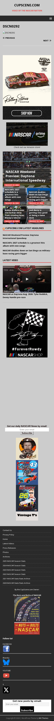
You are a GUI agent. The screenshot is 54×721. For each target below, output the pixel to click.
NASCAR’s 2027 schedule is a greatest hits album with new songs (13, 194)
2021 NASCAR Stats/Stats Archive (16, 578)
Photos (6, 552)
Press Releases (9, 548)
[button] (50, 18)
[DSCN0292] (9, 32)
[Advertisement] (27, 395)
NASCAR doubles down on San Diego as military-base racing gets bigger (38, 196)
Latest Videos (8, 543)
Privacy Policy (8, 534)
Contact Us (7, 530)
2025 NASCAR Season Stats (14, 561)
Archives (6, 556)
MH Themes (43, 718)
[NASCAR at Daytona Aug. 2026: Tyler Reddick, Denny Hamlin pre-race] (27, 279)
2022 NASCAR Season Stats (14, 574)
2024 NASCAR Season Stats (14, 565)
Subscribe (27, 433)
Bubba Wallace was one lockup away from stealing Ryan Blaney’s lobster (14, 214)
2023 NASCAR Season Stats (14, 570)
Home (5, 539)
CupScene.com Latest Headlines (24, 228)
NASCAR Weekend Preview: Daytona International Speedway (25, 175)
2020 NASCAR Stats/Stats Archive (16, 583)
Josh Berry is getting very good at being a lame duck (38, 214)
